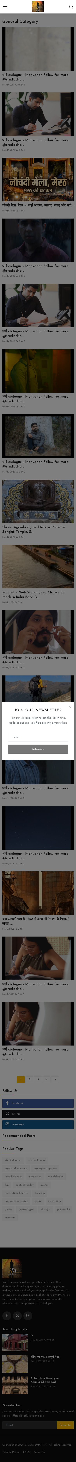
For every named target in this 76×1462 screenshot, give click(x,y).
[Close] (69, 706)
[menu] (5, 7)
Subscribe (38, 749)
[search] (71, 7)
